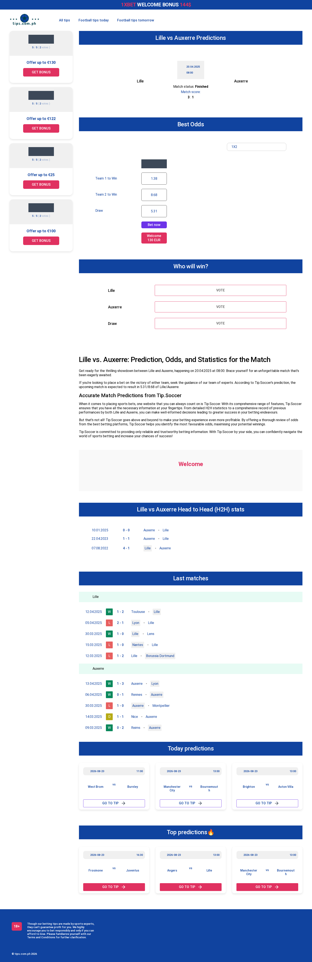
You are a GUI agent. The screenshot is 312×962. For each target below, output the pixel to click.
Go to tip (110, 803)
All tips (64, 20)
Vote (220, 290)
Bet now (154, 225)
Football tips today (94, 20)
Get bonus (41, 72)
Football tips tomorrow (135, 20)
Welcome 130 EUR (154, 238)
